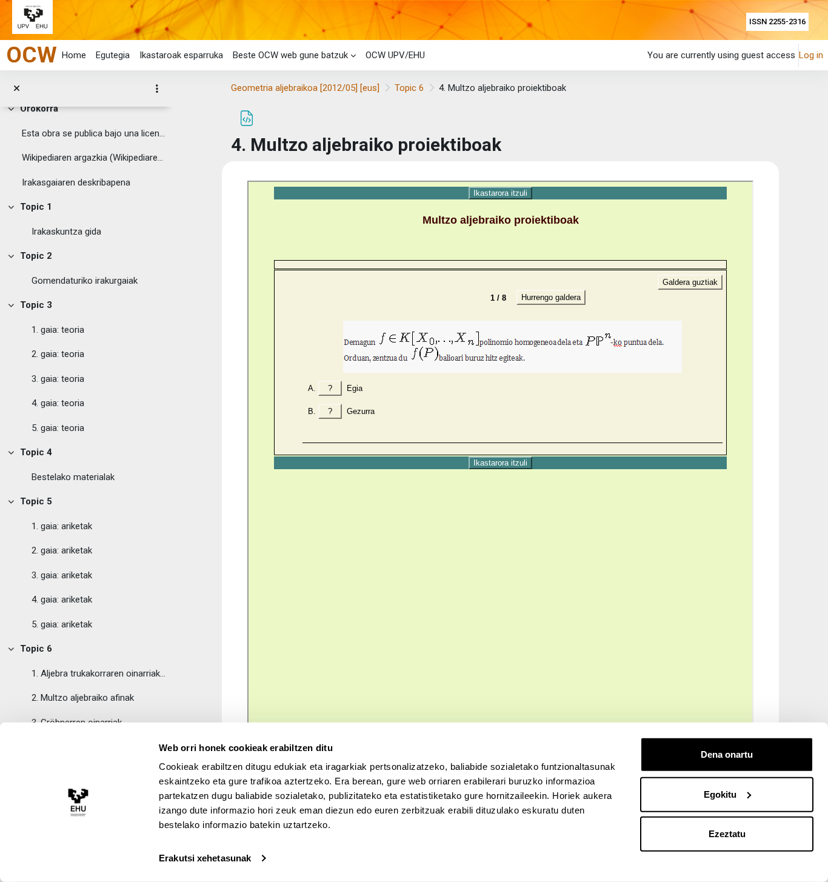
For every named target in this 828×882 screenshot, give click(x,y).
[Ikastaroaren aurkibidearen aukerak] (157, 88)
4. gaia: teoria (58, 403)
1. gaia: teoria (58, 329)
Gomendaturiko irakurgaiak (85, 280)
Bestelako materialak (73, 477)
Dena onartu (727, 754)
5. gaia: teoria (58, 428)
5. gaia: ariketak (62, 624)
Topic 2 (36, 255)
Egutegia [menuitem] (113, 55)
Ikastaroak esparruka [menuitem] (181, 55)
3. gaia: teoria (58, 378)
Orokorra (39, 108)
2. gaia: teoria (58, 354)
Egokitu (720, 794)
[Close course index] (16, 89)
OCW (31, 54)
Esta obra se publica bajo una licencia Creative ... (94, 133)
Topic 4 (36, 452)
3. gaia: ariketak (62, 575)
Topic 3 (36, 304)
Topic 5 (36, 501)
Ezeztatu (727, 834)
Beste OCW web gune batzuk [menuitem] (290, 55)
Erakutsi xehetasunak (205, 858)
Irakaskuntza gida (66, 231)
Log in (811, 55)
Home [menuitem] (74, 55)
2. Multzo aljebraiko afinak (83, 697)
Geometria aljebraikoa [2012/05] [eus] (305, 87)
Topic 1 (36, 206)
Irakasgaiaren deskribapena (76, 182)
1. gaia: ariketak (62, 526)
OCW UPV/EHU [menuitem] (395, 55)
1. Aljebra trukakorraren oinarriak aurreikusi (99, 673)
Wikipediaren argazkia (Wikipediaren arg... (94, 157)
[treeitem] (86, 145)
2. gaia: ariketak (62, 550)
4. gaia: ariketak (62, 599)
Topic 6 (36, 648)
